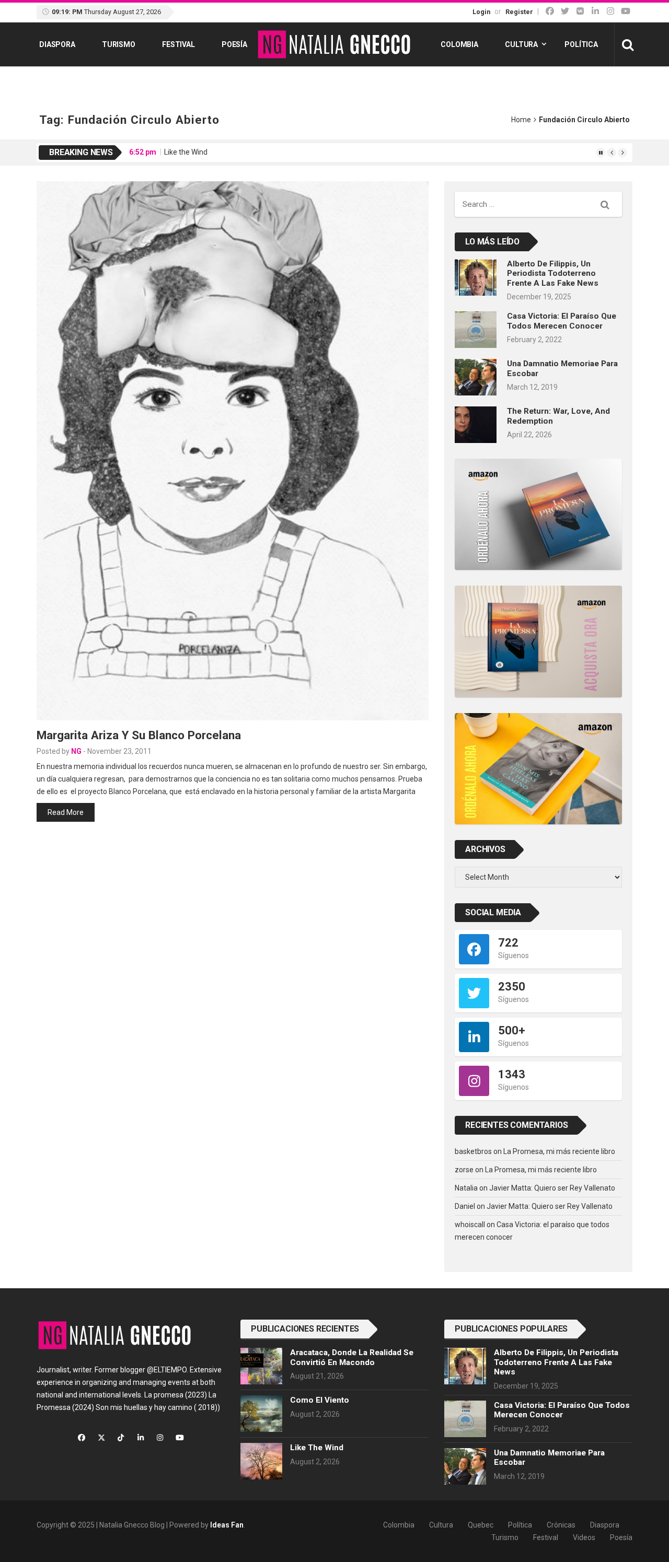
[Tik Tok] (580, 11)
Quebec (480, 1525)
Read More (66, 812)
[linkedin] (595, 11)
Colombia (459, 44)
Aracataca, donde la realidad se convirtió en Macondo (351, 1357)
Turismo (118, 44)
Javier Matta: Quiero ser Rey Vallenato (552, 1188)
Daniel (465, 1206)
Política (581, 44)
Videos (584, 1537)
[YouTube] (625, 11)
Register (519, 12)
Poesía (234, 44)
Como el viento (319, 1400)
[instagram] (610, 11)
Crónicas (561, 1525)
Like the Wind (185, 152)
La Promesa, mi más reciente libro (559, 1151)
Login (481, 12)
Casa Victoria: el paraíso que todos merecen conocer (561, 320)
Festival (178, 44)
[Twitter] (565, 11)
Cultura (521, 44)
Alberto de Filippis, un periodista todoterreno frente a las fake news (552, 273)
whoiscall (470, 1224)
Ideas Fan (227, 1525)
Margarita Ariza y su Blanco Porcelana (139, 735)
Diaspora (57, 44)
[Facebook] (550, 11)
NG (76, 751)
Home (521, 119)
